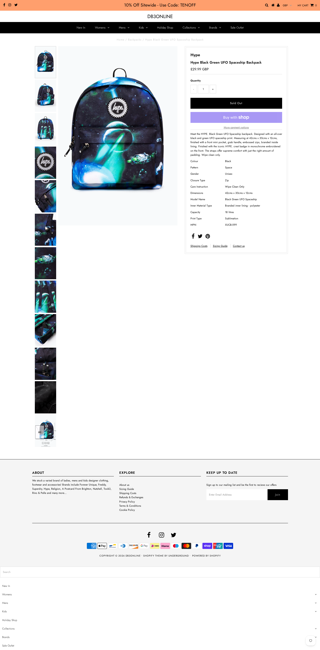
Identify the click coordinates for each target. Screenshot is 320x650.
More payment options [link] (236, 127)
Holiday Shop (165, 27)
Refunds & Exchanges (131, 497)
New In (81, 27)
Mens (122, 27)
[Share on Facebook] (193, 237)
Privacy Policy (127, 502)
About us (124, 485)
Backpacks (134, 40)
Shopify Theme (153, 555)
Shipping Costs (198, 246)
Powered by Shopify (206, 555)
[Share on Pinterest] (207, 237)
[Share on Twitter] (200, 237)
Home (120, 40)
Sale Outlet (237, 27)
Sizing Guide (220, 246)
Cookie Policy (127, 510)
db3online (160, 16)
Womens (100, 27)
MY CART (307, 5)
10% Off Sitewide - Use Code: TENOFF (160, 5)
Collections (189, 27)
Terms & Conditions (130, 506)
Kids (141, 27)
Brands (213, 27)
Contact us (239, 246)
